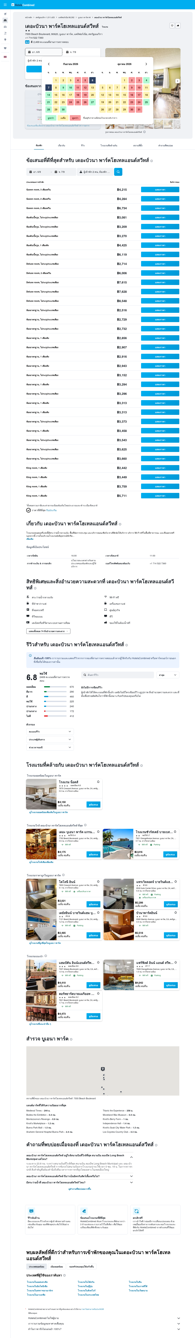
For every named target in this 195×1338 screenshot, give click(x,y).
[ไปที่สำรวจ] (5, 39)
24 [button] (70, 102)
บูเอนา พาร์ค (83, 17)
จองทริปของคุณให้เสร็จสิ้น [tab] (81, 1266)
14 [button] (48, 95)
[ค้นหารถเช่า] (5, 27)
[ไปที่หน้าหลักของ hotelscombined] (23, 4)
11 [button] (77, 87)
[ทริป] (5, 48)
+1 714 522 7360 (34, 37)
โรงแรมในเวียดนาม (138, 1290)
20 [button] (92, 95)
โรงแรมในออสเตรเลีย (37, 1281)
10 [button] (70, 87)
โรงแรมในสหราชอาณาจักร (40, 1290)
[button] (5, 4)
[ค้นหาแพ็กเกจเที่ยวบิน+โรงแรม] (5, 33)
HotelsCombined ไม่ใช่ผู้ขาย (43, 1318)
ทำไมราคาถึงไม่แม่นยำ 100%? (44, 1329)
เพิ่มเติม (29, 538)
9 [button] (63, 87)
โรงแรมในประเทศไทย (88, 1294)
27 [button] (92, 102)
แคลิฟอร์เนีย (63, 17)
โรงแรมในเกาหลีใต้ (138, 1286)
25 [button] (77, 102)
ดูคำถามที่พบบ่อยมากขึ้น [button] (80, 1188)
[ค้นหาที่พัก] (5, 20)
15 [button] (56, 95)
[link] (48, 812)
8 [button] (56, 87)
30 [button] (63, 109)
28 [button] (48, 109)
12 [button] (85, 87)
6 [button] (92, 80)
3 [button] (70, 80)
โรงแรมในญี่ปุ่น (85, 1286)
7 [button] (48, 87)
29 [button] (56, 109)
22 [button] (56, 102)
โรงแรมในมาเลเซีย (36, 1294)
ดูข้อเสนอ (93, 804)
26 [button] (85, 102)
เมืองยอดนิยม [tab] (57, 1266)
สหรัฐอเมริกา (41, 17)
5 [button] (85, 80)
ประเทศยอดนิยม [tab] (36, 1266)
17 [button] (70, 95)
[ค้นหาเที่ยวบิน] (5, 14)
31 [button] (139, 109)
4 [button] (78, 80)
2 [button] (63, 80)
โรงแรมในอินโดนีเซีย (37, 1286)
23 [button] (63, 102)
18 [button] (77, 95)
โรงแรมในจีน (135, 1281)
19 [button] (85, 95)
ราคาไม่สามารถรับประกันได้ (92, 1309)
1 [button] (56, 80)
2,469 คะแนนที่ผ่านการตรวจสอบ (51, 42)
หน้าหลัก (28, 17)
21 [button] (48, 102)
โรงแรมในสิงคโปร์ (87, 1290)
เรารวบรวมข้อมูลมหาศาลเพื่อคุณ (46, 1323)
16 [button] (63, 95)
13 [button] (92, 87)
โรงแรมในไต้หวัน (86, 1281)
